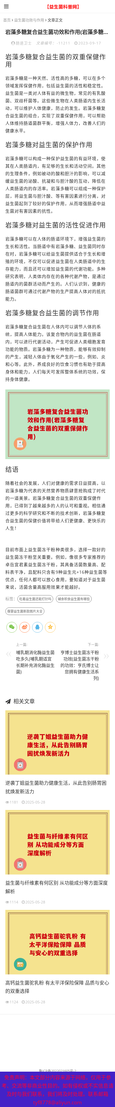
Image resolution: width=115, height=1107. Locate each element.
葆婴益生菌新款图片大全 (25, 611)
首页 (7, 19)
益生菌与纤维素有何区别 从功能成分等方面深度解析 (56, 887)
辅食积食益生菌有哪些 (74, 599)
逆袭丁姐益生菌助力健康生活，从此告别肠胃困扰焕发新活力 (55, 787)
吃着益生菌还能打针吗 (35, 599)
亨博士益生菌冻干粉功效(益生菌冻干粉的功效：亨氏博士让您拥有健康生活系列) (79, 665)
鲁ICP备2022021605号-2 (57, 1070)
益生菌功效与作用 (29, 19)
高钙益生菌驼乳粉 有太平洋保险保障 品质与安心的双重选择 (57, 987)
